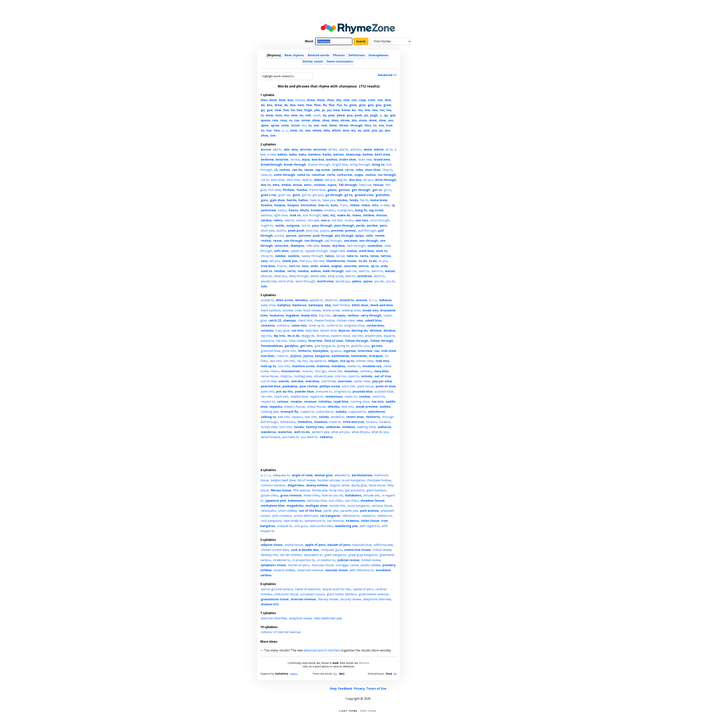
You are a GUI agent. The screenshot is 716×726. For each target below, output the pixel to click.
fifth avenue (301, 490)
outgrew (292, 225)
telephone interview (377, 599)
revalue (296, 401)
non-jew (313, 220)
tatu (264, 261)
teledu (324, 417)
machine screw (303, 366)
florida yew (319, 490)
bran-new (365, 159)
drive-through (385, 180)
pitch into (348, 386)
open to (353, 376)
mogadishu (295, 506)
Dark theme (368, 710)
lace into (276, 361)
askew (379, 149)
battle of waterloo (307, 589)
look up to (268, 366)
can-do (297, 170)
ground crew (364, 195)
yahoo (356, 281)
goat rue (284, 195)
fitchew (288, 190)
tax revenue (335, 521)
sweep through (312, 256)
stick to (381, 251)
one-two (361, 220)
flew (317, 105)
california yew (383, 545)
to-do (363, 261)
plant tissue (365, 386)
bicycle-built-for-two (337, 589)
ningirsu (286, 376)
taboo (329, 256)
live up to (347, 361)
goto (296, 195)
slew (382, 120)
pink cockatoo (282, 516)
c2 (275, 170)
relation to (384, 516)
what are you (340, 432)
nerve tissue (269, 376)
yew (366, 130)
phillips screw (330, 386)
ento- (308, 185)
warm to (377, 271)
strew (295, 125)
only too (340, 376)
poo (350, 115)
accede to (267, 300)
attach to (331, 300)
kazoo (293, 210)
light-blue (281, 215)
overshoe (312, 381)
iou (377, 351)
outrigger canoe (347, 565)
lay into (302, 361)
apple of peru (315, 545)
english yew (373, 336)
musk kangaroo (358, 506)
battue (338, 154)
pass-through (322, 225)
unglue (336, 266)
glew (353, 105)
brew (311, 100)
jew (317, 110)
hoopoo (293, 205)
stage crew (337, 251)
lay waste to (318, 361)
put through (344, 235)
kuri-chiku (336, 500)
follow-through (356, 341)
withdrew (364, 276)
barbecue (300, 305)
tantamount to (315, 521)
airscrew (319, 149)
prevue (350, 230)
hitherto (304, 351)
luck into (284, 366)
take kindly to (293, 521)
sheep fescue (316, 406)
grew (387, 105)
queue (265, 120)
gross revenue (291, 495)
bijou (306, 159)
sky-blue (338, 246)
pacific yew (331, 511)
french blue (317, 190)
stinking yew (269, 412)
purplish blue (384, 391)
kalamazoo (296, 500)
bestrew (282, 159)
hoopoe (279, 205)
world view (325, 281)
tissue (351, 261)
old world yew (323, 376)
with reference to (362, 570)
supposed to (357, 412)
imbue (354, 205)
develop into (269, 555)
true (389, 125)
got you (318, 195)
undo (314, 266)
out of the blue (310, 511)
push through (323, 235)
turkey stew (269, 427)
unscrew (350, 266)
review (266, 241)
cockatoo (268, 325)
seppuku (275, 406)
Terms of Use (376, 688)
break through (295, 164)
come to (303, 175)
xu (359, 130)
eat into (357, 336)
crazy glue (282, 330)
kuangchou (345, 210)
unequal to (284, 526)
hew (278, 110)
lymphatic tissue (273, 565)
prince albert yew (306, 516)
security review (350, 599)
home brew (378, 200)
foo (339, 105)
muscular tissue (323, 565)
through (356, 125)
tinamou (320, 422)
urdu (384, 266)
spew (265, 125)
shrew (345, 120)
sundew (293, 256)
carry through (371, 315)
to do (373, 261)
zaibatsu (326, 437)
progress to (342, 391)
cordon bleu (375, 325)
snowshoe (374, 246)
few (309, 105)
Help (333, 688)
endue (286, 185)
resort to (378, 396)
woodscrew (269, 281)
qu (386, 115)
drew (278, 105)
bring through (360, 164)
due (293, 105)
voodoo (303, 271)
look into (382, 361)
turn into (285, 427)
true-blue (268, 266)
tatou (374, 256)
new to (289, 220)
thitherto (373, 417)
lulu (325, 215)
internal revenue (303, 599)
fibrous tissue (281, 490)
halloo (303, 200)
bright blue (340, 164)
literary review (328, 599)
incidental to (281, 560)
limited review (371, 560)
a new (271, 154)
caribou (353, 315)
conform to (334, 325)
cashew (337, 170)
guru (264, 200)
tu (262, 130)
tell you (275, 261)
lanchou (266, 215)
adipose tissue (271, 545)
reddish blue (299, 396)
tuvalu (299, 427)
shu (354, 120)
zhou (264, 135)
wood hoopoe (270, 437)
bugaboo (292, 315)
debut (318, 180)
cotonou (267, 330)
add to (277, 149)
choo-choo (372, 170)
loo (382, 110)
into (375, 205)
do (263, 105)
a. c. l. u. (266, 475)
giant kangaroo (335, 555)
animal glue (323, 475)
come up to (316, 325)
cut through (387, 175)
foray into (336, 490)
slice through (356, 246)
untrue (364, 266)
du (286, 105)
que (392, 115)
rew (275, 120)
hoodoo (266, 205)
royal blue (340, 401)
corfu (331, 175)
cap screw (322, 170)
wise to (350, 276)
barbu (327, 154)
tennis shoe (355, 417)
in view (385, 205)
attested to (342, 475)
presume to (324, 391)
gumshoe (383, 195)
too (381, 125)
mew (269, 115)
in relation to (326, 560)
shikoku (333, 406)
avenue (361, 300)
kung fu (361, 210)
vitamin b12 (270, 604)
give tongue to (325, 346)
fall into (281, 341)
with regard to (370, 526)
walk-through (333, 271)
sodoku (385, 406)
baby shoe (268, 305)
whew (317, 130)
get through (361, 190)
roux (283, 120)
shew (316, 120)
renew (379, 235)
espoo (331, 185)
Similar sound (312, 61)
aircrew (305, 149)
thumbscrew (335, 261)
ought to (267, 225)
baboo (282, 154)
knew (346, 110)
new (294, 115)
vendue (279, 271)
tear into (311, 417)
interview (365, 351)
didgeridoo (296, 485)
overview (345, 381)
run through (313, 241)
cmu (360, 320)
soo (390, 120)
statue (352, 251)
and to (343, 149)
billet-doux (360, 305)
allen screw (284, 300)
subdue (280, 256)
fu (345, 105)
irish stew (388, 351)
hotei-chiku (312, 495)
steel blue (366, 251)
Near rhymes (294, 55)
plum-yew (267, 230)
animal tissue (294, 545)
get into (306, 346)
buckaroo (277, 315)
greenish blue (270, 351)
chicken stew (345, 320)
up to (375, 266)
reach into (281, 396)
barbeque (316, 305)
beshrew (267, 159)
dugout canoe (339, 485)
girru (387, 190)
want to (364, 271)
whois (336, 130)
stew (285, 125)
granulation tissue (275, 599)
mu (286, 115)
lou (389, 110)
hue (299, 110)
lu (262, 115)
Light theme (348, 710)
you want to (309, 437)
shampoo (297, 246)
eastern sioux (340, 336)
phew (341, 115)
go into (376, 346)
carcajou (338, 315)
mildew (368, 215)
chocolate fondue (379, 480)
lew (367, 110)
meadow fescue (372, 500)
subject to (307, 412)
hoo (286, 110)
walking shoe (366, 427)
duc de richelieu (291, 555)
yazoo (367, 281)
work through (305, 281)
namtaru (366, 371)
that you (305, 261)
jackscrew (268, 210)
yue (387, 130)
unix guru (301, 526)
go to (348, 195)
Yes (335, 673)
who (327, 130)
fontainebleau (271, 346)
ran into (266, 396)
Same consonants (339, 61)
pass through (344, 225)
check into (305, 320)
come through (284, 175)
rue (296, 120)
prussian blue (363, 391)
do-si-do (293, 336)
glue (362, 105)
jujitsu (308, 356)
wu (353, 130)
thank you (289, 261)
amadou (301, 300)
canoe (308, 170)
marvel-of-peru (298, 565)
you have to (290, 437)
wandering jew (346, 526)
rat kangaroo (330, 516)
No (395, 673)
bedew (368, 154)
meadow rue (371, 366)
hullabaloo (353, 495)
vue (307, 130)
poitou (281, 230)
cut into (297, 330)
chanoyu (289, 320)
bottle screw (331, 310)
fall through (348, 185)
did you (330, 180)
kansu (282, 210)
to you (383, 261)
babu (293, 154)
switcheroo (376, 412)
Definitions (356, 55)
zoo (273, 135)
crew (371, 100)
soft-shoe (281, 251)
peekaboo (289, 386)
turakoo (384, 422)
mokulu (307, 371)
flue (332, 105)
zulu (264, 286)
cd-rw (349, 170)
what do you (380, 432)
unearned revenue (310, 570)
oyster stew (362, 381)
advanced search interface (322, 650)
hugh (308, 110)
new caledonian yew (328, 618)
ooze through (380, 220)
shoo (334, 120)
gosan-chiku (269, 495)
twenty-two (315, 427)
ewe (301, 105)
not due (337, 220)
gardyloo (291, 346)
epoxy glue (359, 485)
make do (343, 215)
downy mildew (317, 485)
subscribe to (325, 412)
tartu (364, 256)
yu (381, 130)
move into (335, 371)
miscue (381, 215)
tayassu (297, 417)
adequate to (281, 475)
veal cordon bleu (321, 526)
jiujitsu (295, 356)
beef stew (382, 154)
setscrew (281, 246)
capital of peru (363, 589)
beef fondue (341, 305)
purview (305, 235)
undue (324, 266)
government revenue (373, 594)
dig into (266, 336)
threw (343, 125)
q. (381, 115)
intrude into (371, 495)
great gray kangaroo (363, 555)
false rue (365, 185)
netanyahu (268, 511)
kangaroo (322, 356)
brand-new (382, 159)
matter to (353, 366)
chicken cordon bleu (275, 550)
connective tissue (357, 550)
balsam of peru (338, 545)
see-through (368, 241)
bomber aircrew (329, 480)
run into (378, 401)
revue (277, 241)
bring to (378, 164)
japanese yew (275, 500)
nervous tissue (382, 506)
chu (338, 100)
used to (266, 271)
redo (369, 235)
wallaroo (384, 427)
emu (276, 185)
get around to (355, 490)
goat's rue (268, 195)
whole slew (318, 276)
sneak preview (367, 406)
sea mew (350, 241)
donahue (323, 336)
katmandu (359, 356)
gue (270, 110)
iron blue (267, 356)
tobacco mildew (284, 570)
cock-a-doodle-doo (305, 550)
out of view (268, 381)
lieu (375, 110)
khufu (304, 210)
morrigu (320, 371)
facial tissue (377, 485)
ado (286, 149)
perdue (372, 225)
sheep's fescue (294, 406)
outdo (279, 225)
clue (346, 100)
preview (337, 230)
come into (299, 325)
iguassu (335, 351)
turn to (294, 266)
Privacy (359, 688)
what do (266, 276)
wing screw (335, 276)
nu (301, 115)
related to (368, 516)
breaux (300, 100)
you (374, 130)
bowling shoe (351, 310)
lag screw (376, 210)
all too (332, 149)
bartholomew (362, 475)
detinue (375, 330)
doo (269, 105)
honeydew (320, 351)
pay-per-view (382, 381)
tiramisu (352, 521)
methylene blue (273, 506)
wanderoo (268, 432)
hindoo (342, 200)
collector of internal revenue (281, 632)
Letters (294, 673)
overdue (297, 381)
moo (278, 115)
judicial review (348, 560)
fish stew (274, 190)
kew (336, 110)
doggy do (308, 336)
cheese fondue (324, 320)
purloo (279, 235)
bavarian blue (361, 545)
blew (273, 100)
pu (366, 115)
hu (293, 110)
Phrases (339, 55)
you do (379, 281)
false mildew (297, 341)
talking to (268, 417)
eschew (319, 185)
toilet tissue (370, 521)
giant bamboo (376, 490)
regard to (316, 396)
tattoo (386, 256)
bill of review (306, 480)
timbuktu (305, 422)
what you (280, 276)
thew (333, 125)
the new (318, 261)
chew (321, 100)
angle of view (302, 475)
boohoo (331, 159)
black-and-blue (381, 305)
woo (346, 130)
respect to (268, 401)
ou (324, 115)
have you (328, 200)
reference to (350, 516)
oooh (317, 115)
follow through (381, 341)
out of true (382, 376)
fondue (301, 190)
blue (282, 100)
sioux (363, 120)
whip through (298, 276)
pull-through (367, 230)
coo (354, 100)
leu (360, 110)
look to (295, 215)
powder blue (304, 391)
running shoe (359, 401)
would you (343, 281)
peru (383, 225)
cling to (387, 170)
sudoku (341, 412)
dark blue (293, 180)
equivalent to (313, 555)
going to (343, 346)
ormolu (366, 376)
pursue (291, 235)
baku (302, 154)
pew (331, 115)
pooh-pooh (296, 230)
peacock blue (270, 386)
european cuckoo (312, 594)
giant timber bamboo (342, 594)
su (310, 125)
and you (356, 149)
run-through (293, 241)
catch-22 (274, 320)
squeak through (316, 251)
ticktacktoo (288, 422)
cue (380, 100)
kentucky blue (317, 500)
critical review (382, 550)
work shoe (286, 281)
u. (287, 130)
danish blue (328, 330)
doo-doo (355, 180)
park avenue (369, 511)
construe (318, 175)
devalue (389, 330)
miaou (274, 371)
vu (301, 130)
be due (295, 159)
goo (378, 105)
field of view (333, 341)
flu (325, 105)
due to (266, 185)
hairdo (291, 200)
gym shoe (277, 200)
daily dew (311, 330)
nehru (278, 220)
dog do (342, 180)
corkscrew (344, 175)
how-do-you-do (332, 495)
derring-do (359, 330)
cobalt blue (373, 320)
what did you (360, 432)
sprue (275, 125)
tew (324, 125)
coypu (358, 175)
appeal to (316, 300)
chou (330, 100)
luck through (312, 215)
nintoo (300, 220)
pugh (374, 115)
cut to (265, 180)
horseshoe (308, 205)
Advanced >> (387, 75)
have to (315, 200)
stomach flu (289, 412)
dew (388, 100)
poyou (324, 230)
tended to (337, 417)
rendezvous (334, 396)
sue (316, 125)
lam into (289, 361)
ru (290, 120)
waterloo (285, 432)
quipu (359, 235)
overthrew (328, 381)
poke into (267, 391)
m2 (332, 215)
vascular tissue (336, 570)
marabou (338, 366)
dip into (279, 336)
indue (366, 205)
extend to (267, 341)
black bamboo (271, 310)
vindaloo (348, 427)
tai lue (340, 256)
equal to (389, 336)
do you (368, 180)
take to (352, 256)
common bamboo (273, 485)
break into (370, 310)
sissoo (325, 246)
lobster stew (364, 361)
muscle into (337, 506)
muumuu (351, 371)
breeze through (319, 164)
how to (323, 205)
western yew (320, 432)
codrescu (283, 325)
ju (323, 110)
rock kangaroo (271, 521)
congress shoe (354, 325)
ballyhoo (283, 305)
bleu (264, 100)
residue (364, 396)
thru (368, 125)
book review (312, 310)
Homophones (378, 55)
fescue (378, 185)
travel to (335, 422)
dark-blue (278, 180)
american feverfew (274, 618)
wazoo (390, 271)
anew (368, 149)
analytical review (300, 618)
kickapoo (376, 356)
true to (282, 266)
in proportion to (303, 560)
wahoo (316, 271)
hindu (354, 200)
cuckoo (370, 175)
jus (329, 110)
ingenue (349, 351)
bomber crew (292, 310)
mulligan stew (316, 506)
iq (393, 205)
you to (390, 281)
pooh (358, 115)
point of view (386, 386)
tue (268, 130)
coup (362, 100)
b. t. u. (373, 300)
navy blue (381, 371)
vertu (291, 271)
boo (290, 100)
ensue (297, 185)
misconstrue (290, 371)
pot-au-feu (284, 391)
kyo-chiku (352, 500)
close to (266, 175)
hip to (364, 200)
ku (354, 110)
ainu (294, 149)
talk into (284, 417)
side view (312, 246)
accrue (266, 149)
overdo (283, 381)
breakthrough (271, 164)
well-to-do (302, 432)
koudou (329, 210)
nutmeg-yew (303, 376)
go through (333, 195)
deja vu (343, 330)
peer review (309, 386)
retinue (282, 401)
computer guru (331, 550)
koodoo (316, 210)
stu (304, 125)
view (293, 130)
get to (377, 190)
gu (263, 110)
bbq (328, 305)
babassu (385, 300)
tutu (305, 266)
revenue (310, 401)
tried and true (353, 422)
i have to (282, 356)
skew (373, 120)
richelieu (324, 401)
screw (305, 120)
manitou (323, 366)
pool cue (312, 230)
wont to (379, 276)
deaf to (307, 180)
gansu (332, 190)
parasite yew (349, 511)
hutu (334, 205)
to (374, 125)
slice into (347, 406)
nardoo (266, 220)
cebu (359, 170)
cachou (284, 170)
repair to (351, 396)
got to (306, 195)
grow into (289, 351)
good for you (360, 346)
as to (389, 149)
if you (344, 205)
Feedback (345, 688)
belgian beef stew (283, 480)
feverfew (315, 341)
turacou (371, 422)
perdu (360, 225)
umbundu (333, 427)
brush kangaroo (353, 480)
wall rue (351, 271)
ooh (308, 115)
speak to (297, 251)
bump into (309, 315)
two (277, 130)
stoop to (267, 256)
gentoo (344, 190)
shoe (325, 120)
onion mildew (287, 511)
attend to (346, 300)
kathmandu (340, 356)
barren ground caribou (277, 589)
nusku (349, 220)
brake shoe (347, 159)
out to (306, 225)
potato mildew (370, 565)
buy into (324, 315)
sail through (333, 241)
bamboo (314, 154)
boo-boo (318, 159)
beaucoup (353, 154)
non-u (325, 220)
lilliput (333, 361)
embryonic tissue (286, 594)
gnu (370, 105)
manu (356, 215)
